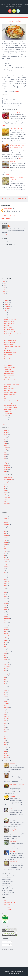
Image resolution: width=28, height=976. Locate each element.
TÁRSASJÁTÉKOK (7, 908)
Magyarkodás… (13, 851)
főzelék (5, 439)
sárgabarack (6, 716)
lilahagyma (6, 622)
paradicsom (6, 664)
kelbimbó (6, 590)
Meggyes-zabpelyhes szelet (10, 319)
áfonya (5, 753)
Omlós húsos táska (8, 365)
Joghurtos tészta (13, 818)
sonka (5, 698)
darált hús (6, 552)
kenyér (5, 454)
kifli (4, 594)
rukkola (5, 687)
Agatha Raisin (7, 483)
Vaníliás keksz (7, 390)
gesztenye (6, 561)
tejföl (5, 727)
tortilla (5, 735)
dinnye (5, 553)
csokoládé (6, 542)
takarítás (6, 499)
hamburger (6, 445)
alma (5, 103)
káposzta (6, 603)
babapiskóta (6, 522)
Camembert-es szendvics (9, 344)
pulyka (5, 672)
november (7, 302)
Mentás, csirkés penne (9, 321)
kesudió (5, 592)
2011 (4, 296)
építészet (6, 508)
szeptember (7, 306)
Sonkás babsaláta (8, 354)
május (6, 315)
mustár (5, 642)
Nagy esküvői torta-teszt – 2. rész (11, 384)
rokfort (5, 685)
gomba (5, 563)
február (6, 417)
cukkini (5, 544)
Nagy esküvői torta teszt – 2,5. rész (11, 361)
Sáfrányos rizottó (8, 411)
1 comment (6, 107)
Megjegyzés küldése (6, 218)
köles (5, 611)
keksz (5, 452)
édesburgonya (7, 755)
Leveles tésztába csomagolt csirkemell (12, 334)
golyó (5, 441)
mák (5, 646)
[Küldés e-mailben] (2, 94)
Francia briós (7, 386)
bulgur (5, 533)
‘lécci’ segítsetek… (8, 356)
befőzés (5, 430)
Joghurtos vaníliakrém (9, 371)
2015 (4, 287)
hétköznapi (14, 103)
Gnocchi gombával (13, 763)
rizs (4, 683)
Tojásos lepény (7, 369)
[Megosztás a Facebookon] (6, 94)
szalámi (5, 705)
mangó (5, 627)
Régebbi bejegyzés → (22, 198)
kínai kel (19, 103)
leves (5, 458)
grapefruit (6, 564)
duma (5, 488)
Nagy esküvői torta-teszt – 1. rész (11, 401)
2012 (4, 294)
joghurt (5, 572)
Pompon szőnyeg (13, 861)
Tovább (4, 125)
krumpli (5, 598)
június (6, 312)
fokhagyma (6, 559)
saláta (5, 694)
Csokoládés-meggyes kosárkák (10, 392)
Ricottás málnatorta (8, 359)
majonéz (4, 105)
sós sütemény (7, 467)
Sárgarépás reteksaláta (9, 373)
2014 (4, 289)
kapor (5, 579)
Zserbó (5, 382)
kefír (5, 589)
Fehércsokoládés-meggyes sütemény (12, 405)
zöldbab (5, 751)
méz (7, 105)
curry (5, 546)
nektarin (5, 655)
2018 (4, 281)
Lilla (5, 101)
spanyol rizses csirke (14, 774)
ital (4, 570)
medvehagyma (7, 635)
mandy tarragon (8, 208)
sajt (4, 692)
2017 (4, 283)
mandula (5, 625)
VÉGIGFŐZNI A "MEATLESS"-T (10, 902)
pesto (5, 668)
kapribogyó (6, 581)
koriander (6, 596)
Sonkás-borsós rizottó (9, 375)
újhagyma (6, 757)
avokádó (5, 518)
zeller (5, 749)
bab (4, 520)
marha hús (6, 631)
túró (5, 740)
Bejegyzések (6, 941)
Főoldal (13, 198)
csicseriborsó (7, 539)
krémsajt (6, 600)
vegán (5, 507)
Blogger (23, 970)
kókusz (5, 609)
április (6, 317)
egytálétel (6, 434)
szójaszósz (6, 711)
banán (5, 526)
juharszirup (6, 574)
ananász (5, 516)
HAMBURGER (7, 904)
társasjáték (6, 503)
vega (20, 105)
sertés (5, 696)
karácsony (6, 492)
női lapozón (17, 91)
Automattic (12, 971)
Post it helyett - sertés (9, 329)
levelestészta (7, 618)
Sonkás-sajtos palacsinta (9, 367)
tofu (5, 731)
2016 (4, 285)
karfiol (5, 587)
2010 (4, 298)
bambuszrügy (7, 524)
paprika (5, 662)
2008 (4, 424)
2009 (4, 422)
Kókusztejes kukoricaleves (10, 340)
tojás (5, 733)
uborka (5, 742)
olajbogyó (6, 659)
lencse (5, 616)
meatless (6, 495)
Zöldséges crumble (8, 413)
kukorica (5, 601)
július (6, 310)
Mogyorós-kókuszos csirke (10, 409)
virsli (5, 746)
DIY (4, 484)
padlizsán (6, 661)
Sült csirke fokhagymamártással (11, 403)
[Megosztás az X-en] (5, 94)
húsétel (5, 450)
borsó (5, 529)
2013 (4, 291)
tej (4, 725)
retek (5, 677)
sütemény (6, 469)
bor (4, 528)
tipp (5, 501)
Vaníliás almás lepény (16, 129)
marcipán (6, 629)
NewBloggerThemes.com (14, 973)
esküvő (5, 490)
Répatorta (6, 325)
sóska (5, 720)
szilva (5, 709)
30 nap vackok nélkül (8, 477)
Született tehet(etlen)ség (9, 394)
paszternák (6, 666)
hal (4, 568)
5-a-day (5, 481)
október (6, 304)
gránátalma (6, 566)
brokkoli (5, 531)
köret (5, 456)
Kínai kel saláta (14, 21)
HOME (5, 900)
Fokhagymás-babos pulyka (9, 388)
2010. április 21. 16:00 (9, 216)
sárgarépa (15, 105)
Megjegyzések (6, 944)
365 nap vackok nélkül (8, 479)
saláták (11, 105)
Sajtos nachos (12, 796)
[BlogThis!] (3, 94)
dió (4, 555)
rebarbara (6, 675)
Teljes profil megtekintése (7, 234)
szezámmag (6, 707)
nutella (5, 657)
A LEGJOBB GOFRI (8, 909)
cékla (5, 548)
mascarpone (6, 633)
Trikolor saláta (7, 377)
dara (5, 550)
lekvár (5, 614)
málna (5, 648)
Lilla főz (14, 3)
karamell (5, 585)
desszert (6, 432)
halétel (5, 443)
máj (4, 644)
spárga (5, 701)
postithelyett (7, 497)
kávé (5, 605)
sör (4, 722)
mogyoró (6, 638)
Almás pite (13, 161)
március (6, 415)
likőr (5, 620)
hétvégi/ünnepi (7, 449)
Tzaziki (11, 808)
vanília (5, 744)
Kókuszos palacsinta (8, 327)
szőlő (5, 714)
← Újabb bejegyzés (5, 198)
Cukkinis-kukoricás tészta (9, 331)
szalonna (6, 703)
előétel (5, 436)
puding (5, 670)
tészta (5, 471)
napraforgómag (7, 651)
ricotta (5, 681)
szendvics (6, 465)
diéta (5, 486)
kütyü (5, 494)
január (6, 420)
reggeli (5, 462)
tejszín (5, 729)
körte (5, 613)
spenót (5, 699)
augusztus (7, 308)
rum (5, 688)
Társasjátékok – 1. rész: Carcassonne (12, 380)
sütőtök (5, 723)
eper (5, 557)
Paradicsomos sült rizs (9, 323)
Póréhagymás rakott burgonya (10, 352)
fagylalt (5, 438)
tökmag (5, 738)
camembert (6, 535)
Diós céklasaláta (15, 112)
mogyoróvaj (6, 640)
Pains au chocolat (8, 338)
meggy (5, 637)
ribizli (5, 679)
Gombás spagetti (8, 396)
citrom (8, 103)
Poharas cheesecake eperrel (10, 342)
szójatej (5, 712)
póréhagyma (6, 674)
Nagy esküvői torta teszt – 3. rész (11, 336)
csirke (5, 540)
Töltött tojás (7, 363)
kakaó (5, 577)
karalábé (5, 583)
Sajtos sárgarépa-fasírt (9, 398)
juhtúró (5, 576)
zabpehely (6, 748)
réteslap (5, 690)
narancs (5, 653)
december (7, 300)
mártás (5, 460)
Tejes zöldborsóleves (14, 841)
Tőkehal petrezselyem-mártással (11, 407)
